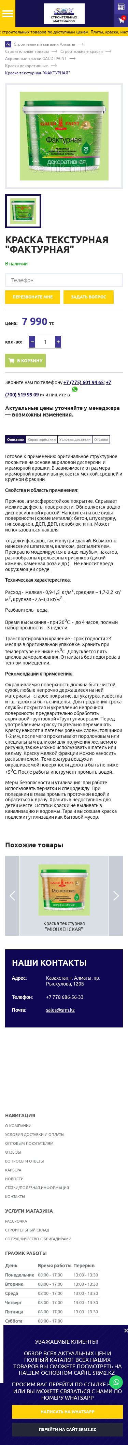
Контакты (15, 1196)
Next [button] (116, 896)
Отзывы (101, 439)
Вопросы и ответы (24, 1161)
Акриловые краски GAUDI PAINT (36, 58)
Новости (14, 1179)
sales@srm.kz (60, 1010)
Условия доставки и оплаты (34, 1134)
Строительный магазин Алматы (44, 44)
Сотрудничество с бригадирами (38, 1239)
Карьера (13, 1170)
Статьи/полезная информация (37, 1187)
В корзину (29, 360)
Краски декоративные (26, 65)
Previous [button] (12, 896)
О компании (18, 1125)
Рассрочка (16, 1221)
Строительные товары (27, 51)
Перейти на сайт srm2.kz (67, 1429)
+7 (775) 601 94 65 (83, 382)
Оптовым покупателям (29, 1143)
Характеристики (42, 439)
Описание (15, 439)
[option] (64, 136)
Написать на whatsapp (68, 1411)
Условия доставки (74, 439)
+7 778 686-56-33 (65, 997)
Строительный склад (27, 1230)
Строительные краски (81, 51)
